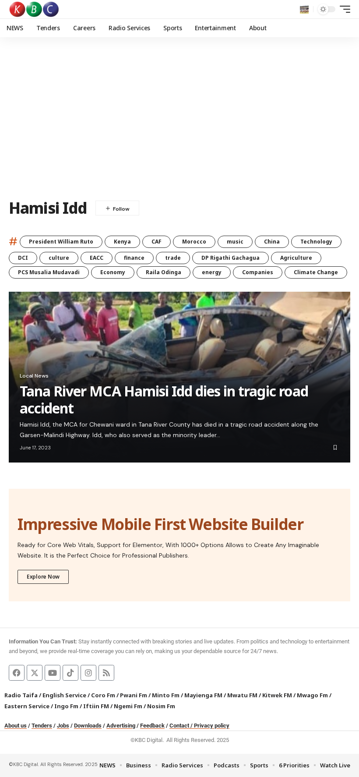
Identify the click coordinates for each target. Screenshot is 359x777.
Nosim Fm (160, 706)
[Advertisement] (179, 125)
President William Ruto (61, 241)
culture (59, 257)
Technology (316, 241)
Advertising (120, 725)
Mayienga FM (203, 695)
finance (134, 257)
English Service (64, 695)
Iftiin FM (96, 706)
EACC (96, 257)
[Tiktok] (70, 673)
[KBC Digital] (34, 9)
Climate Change (316, 272)
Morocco (194, 241)
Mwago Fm (312, 695)
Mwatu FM (242, 695)
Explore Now (43, 576)
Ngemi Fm (128, 706)
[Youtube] (52, 673)
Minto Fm (166, 695)
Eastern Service (26, 706)
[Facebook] (17, 673)
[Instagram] (88, 673)
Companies (257, 272)
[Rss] (106, 673)
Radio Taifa (21, 695)
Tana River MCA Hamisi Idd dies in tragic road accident (164, 399)
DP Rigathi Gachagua (230, 257)
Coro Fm (103, 695)
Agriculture (296, 257)
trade (173, 257)
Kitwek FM (277, 695)
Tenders (42, 725)
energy (212, 272)
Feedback (152, 725)
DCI (23, 257)
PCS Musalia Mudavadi (49, 272)
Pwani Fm (133, 695)
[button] (304, 9)
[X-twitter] (34, 673)
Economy (112, 272)
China (272, 241)
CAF (156, 241)
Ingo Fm (66, 706)
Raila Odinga (163, 272)
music (235, 241)
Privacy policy (211, 725)
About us (15, 725)
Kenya (122, 241)
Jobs (63, 725)
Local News (34, 375)
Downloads (88, 725)
